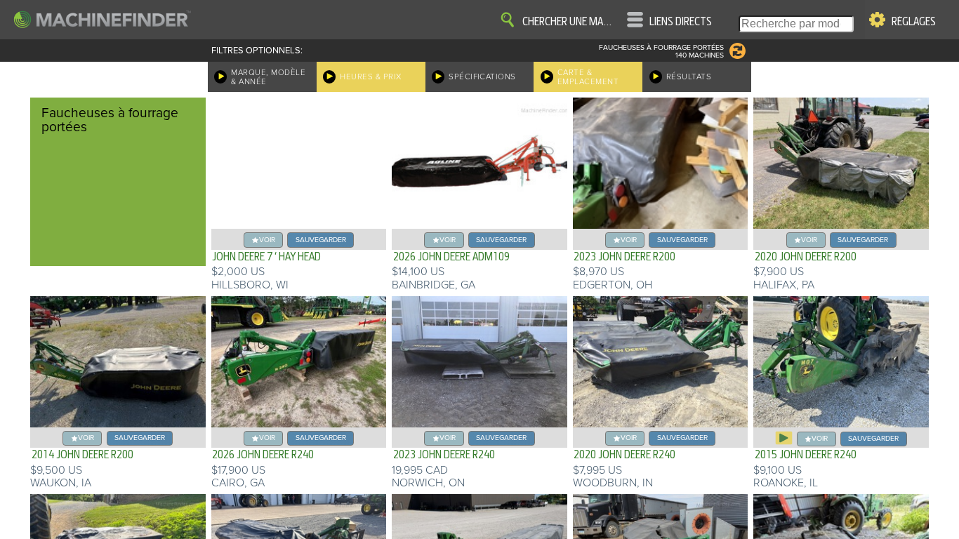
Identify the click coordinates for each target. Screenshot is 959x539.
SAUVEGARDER (321, 239)
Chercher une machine (569, 21)
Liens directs (680, 21)
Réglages (914, 21)
